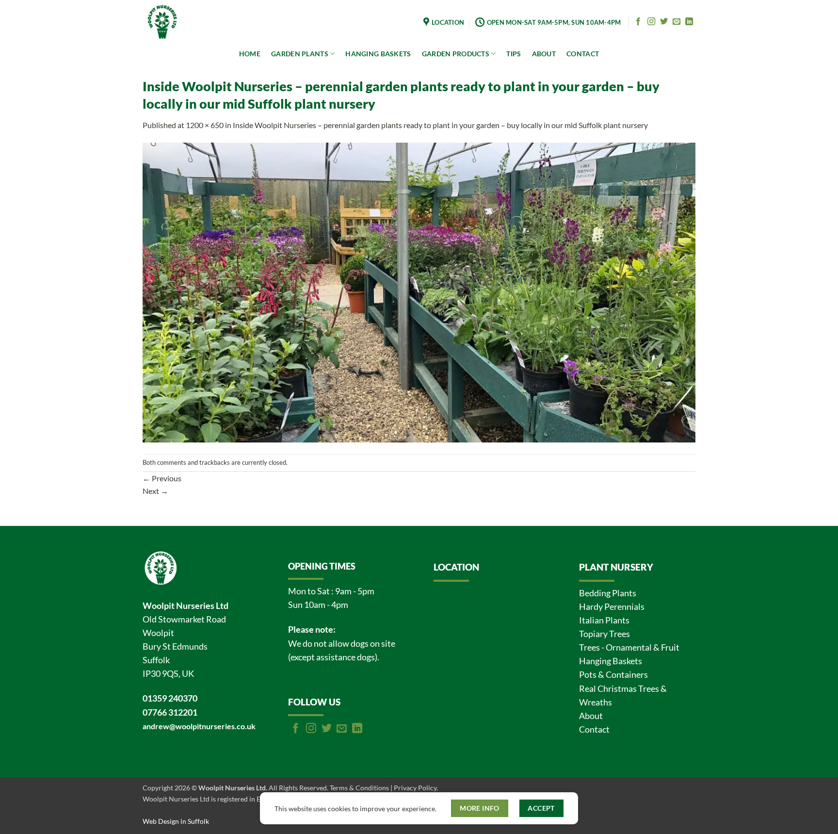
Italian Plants (604, 620)
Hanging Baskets (610, 661)
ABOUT (544, 53)
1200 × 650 (205, 125)
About (591, 716)
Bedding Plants (607, 593)
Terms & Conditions (359, 788)
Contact (594, 729)
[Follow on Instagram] (651, 21)
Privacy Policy (415, 788)
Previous (162, 478)
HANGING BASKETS (378, 53)
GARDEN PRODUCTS (455, 53)
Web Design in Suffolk (176, 821)
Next (155, 490)
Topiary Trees (604, 634)
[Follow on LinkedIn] (689, 21)
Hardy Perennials (612, 607)
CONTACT (582, 53)
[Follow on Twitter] (664, 21)
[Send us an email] (676, 21)
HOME (249, 53)
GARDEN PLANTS (299, 53)
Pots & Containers (613, 675)
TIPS (513, 53)
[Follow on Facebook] (638, 21)
